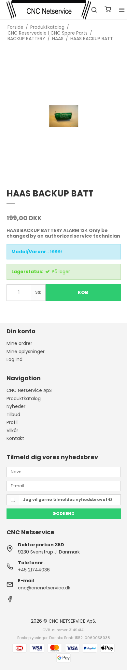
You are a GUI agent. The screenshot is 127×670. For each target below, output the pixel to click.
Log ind (14, 359)
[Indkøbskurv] (108, 10)
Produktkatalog (24, 398)
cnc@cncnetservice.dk (44, 587)
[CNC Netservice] (49, 10)
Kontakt (15, 438)
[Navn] (64, 471)
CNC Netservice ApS (29, 390)
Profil (12, 422)
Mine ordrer (19, 343)
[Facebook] (10, 601)
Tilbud (13, 414)
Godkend (63, 513)
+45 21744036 (34, 570)
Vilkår (12, 430)
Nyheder (16, 406)
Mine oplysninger (26, 351)
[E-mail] (64, 485)
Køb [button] (83, 292)
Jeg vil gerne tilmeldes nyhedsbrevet (65, 499)
